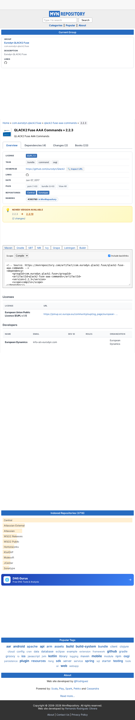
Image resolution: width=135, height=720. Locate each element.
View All (63, 186)
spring (90, 661)
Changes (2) (60, 145)
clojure (124, 646)
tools (128, 660)
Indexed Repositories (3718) (68, 512)
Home (6, 122)
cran (29, 651)
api (42, 646)
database (47, 651)
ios (23, 656)
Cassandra (93, 688)
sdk (59, 661)
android (19, 646)
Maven (8, 247)
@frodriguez (81, 681)
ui (57, 666)
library (63, 656)
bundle (30, 162)
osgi (55, 162)
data (37, 651)
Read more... (67, 695)
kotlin (53, 656)
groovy (11, 656)
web (64, 666)
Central (31, 192)
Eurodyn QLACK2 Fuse (16, 42)
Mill (39, 247)
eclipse (60, 651)
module (109, 656)
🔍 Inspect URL (75, 169)
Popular (70, 25)
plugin (25, 661)
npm (118, 656)
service (79, 661)
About (82, 25)
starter (107, 661)
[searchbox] (60, 20)
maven (85, 656)
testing (118, 661)
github (112, 651)
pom (32, 186)
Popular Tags (67, 639)
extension (85, 651)
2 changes (18, 218)
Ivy (47, 247)
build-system (86, 646)
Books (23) (81, 145)
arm (50, 646)
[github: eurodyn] (5, 62)
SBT (30, 247)
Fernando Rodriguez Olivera (81, 708)
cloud (11, 651)
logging (74, 656)
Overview (12, 145)
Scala (54, 688)
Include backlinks (119, 255)
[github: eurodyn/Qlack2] (27, 174)
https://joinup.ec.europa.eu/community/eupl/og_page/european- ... (81, 314)
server (67, 661)
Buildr (82, 247)
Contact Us (62, 714)
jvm (44, 656)
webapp (74, 665)
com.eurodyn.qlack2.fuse (26, 122)
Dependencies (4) (35, 145)
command (44, 162)
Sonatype (43, 192)
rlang (51, 660)
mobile (97, 656)
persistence (11, 660)
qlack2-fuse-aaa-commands (60, 122)
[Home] (67, 15)
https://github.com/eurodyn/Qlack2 (45, 168)
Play (61, 688)
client (114, 646)
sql (99, 660)
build (70, 646)
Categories (55, 25)
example (72, 651)
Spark (68, 688)
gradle (123, 651)
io (18, 656)
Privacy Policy (80, 714)
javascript (34, 656)
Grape (56, 247)
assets (59, 646)
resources (39, 661)
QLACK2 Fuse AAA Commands (38, 130)
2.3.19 (29, 213)
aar (9, 646)
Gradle (20, 247)
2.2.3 (69, 130)
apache (32, 646)
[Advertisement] (67, 4)
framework (99, 651)
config (21, 651)
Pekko (77, 688)
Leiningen (69, 247)
